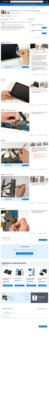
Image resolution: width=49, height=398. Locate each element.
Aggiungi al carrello (8, 285)
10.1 (26, 6)
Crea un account (32, 4)
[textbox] (24, 322)
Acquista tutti (4, 265)
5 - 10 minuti (4, 16)
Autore (3, 294)
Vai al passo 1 (11, 19)
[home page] (6, 2)
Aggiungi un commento (42, 78)
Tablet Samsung (13, 6)
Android (9, 6)
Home (2, 6)
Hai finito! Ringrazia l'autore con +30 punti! (25, 253)
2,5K (39, 13)
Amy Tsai (10, 12)
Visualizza (44, 27)
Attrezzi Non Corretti (16, 16)
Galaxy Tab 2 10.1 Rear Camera (37, 30)
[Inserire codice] (6, 317)
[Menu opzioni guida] (46, 7)
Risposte (37, 6)
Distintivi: (27, 296)
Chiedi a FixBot (36, 74)
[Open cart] (45, 2)
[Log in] (47, 2)
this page (18, 29)
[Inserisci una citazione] (9, 317)
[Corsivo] (4, 317)
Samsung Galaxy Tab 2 (21, 6)
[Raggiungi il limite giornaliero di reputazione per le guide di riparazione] (28, 298)
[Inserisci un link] (8, 317)
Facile (9, 16)
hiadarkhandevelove (8, 313)
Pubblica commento (43, 326)
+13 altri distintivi (27, 299)
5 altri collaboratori (16, 12)
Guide (34, 6)
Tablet (6, 6)
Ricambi (29, 6)
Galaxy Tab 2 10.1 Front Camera (38, 24)
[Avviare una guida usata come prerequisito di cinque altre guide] (26, 298)
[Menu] (1, 2)
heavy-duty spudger (44, 147)
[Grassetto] (3, 317)
